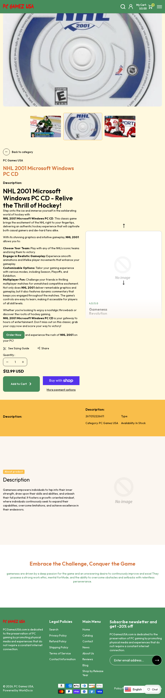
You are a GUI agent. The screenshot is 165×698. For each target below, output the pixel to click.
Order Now (13, 335)
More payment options (61, 390)
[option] (82, 57)
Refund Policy (57, 641)
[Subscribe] (157, 660)
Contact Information (62, 659)
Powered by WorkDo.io (18, 690)
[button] (43, 348)
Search (53, 629)
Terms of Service (60, 653)
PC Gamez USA (23, 686)
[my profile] (130, 6)
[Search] (123, 6)
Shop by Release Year (92, 673)
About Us (88, 653)
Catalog (87, 635)
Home (86, 629)
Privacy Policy (58, 635)
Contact (87, 641)
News (86, 647)
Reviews (87, 659)
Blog (85, 665)
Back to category (22, 152)
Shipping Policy (58, 647)
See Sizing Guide (18, 348)
